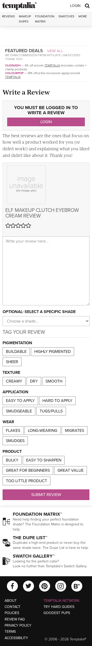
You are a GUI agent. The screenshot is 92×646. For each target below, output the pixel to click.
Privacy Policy (18, 625)
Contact (12, 607)
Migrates (74, 430)
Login (75, 6)
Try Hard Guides (58, 607)
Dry (34, 381)
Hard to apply (57, 400)
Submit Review (46, 494)
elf (9, 210)
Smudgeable (19, 411)
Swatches (66, 16)
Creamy (14, 381)
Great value (70, 470)
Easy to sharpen (43, 460)
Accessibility (16, 638)
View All (55, 51)
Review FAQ (15, 619)
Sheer (12, 361)
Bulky (12, 460)
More (82, 16)
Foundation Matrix (44, 19)
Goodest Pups (56, 613)
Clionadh (13, 65)
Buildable (16, 351)
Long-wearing (42, 430)
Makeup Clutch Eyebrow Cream (42, 213)
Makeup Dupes (25, 19)
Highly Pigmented (52, 351)
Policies (12, 613)
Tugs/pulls (51, 411)
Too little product (26, 480)
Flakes (13, 430)
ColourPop (14, 73)
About (11, 600)
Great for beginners (28, 470)
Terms (10, 631)
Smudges (15, 440)
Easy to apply (20, 400)
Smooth (53, 381)
